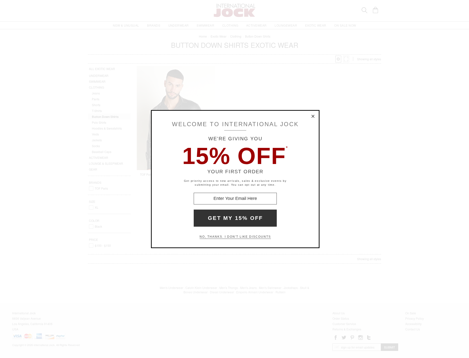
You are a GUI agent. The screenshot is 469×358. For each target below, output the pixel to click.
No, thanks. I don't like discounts (235, 236)
